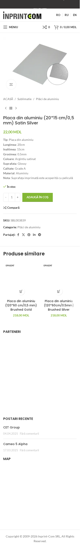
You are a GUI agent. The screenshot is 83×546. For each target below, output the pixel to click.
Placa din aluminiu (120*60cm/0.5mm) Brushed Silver (59, 305)
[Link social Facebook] (18, 235)
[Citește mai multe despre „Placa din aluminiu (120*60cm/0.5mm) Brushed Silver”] (59, 291)
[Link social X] (23, 235)
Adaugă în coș (38, 197)
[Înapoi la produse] (10, 108)
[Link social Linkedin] (34, 235)
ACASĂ (8, 99)
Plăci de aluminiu (47, 99)
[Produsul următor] (16, 108)
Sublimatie (24, 99)
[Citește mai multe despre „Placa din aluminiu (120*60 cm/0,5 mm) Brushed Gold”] (21, 291)
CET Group (11, 427)
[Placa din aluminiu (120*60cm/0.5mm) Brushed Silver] (59, 279)
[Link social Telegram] (39, 235)
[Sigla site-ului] (22, 14)
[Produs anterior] (5, 108)
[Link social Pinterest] (29, 235)
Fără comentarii (29, 433)
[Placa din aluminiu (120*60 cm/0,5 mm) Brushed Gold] (21, 279)
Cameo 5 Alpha (15, 444)
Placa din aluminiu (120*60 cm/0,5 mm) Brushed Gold (21, 305)
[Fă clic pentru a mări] (11, 84)
